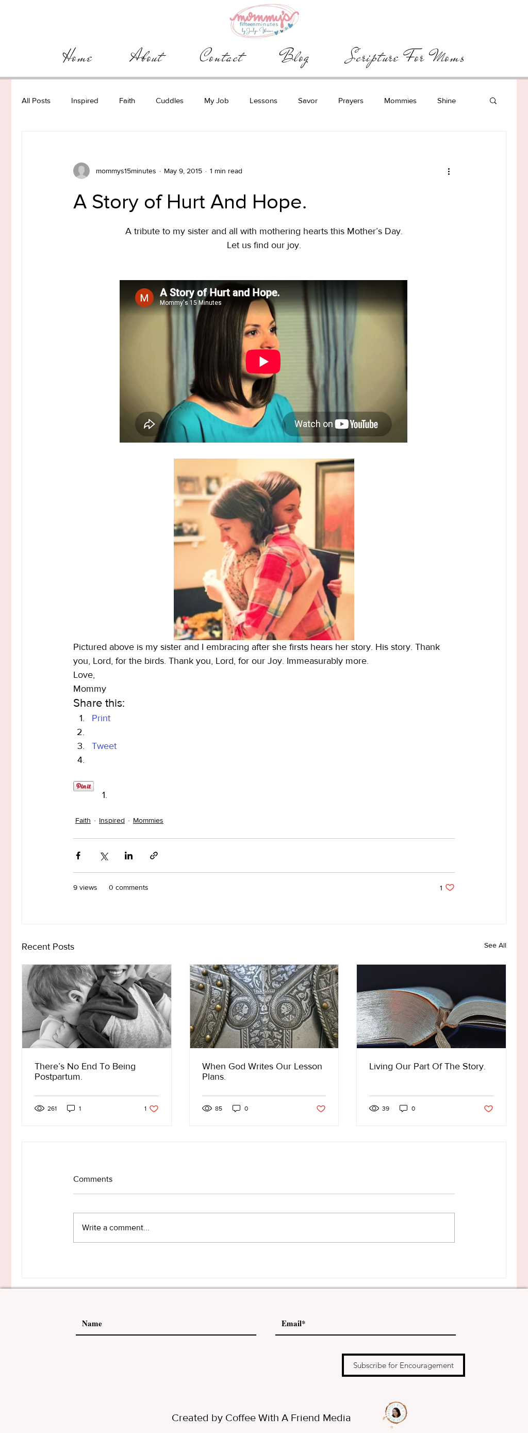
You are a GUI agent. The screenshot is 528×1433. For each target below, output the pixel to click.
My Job (216, 100)
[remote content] (264, 362)
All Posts (36, 100)
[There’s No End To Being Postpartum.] (96, 1006)
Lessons (263, 100)
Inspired (84, 100)
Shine (446, 100)
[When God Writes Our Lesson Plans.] (264, 1006)
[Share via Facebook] (78, 855)
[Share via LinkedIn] (129, 855)
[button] (493, 100)
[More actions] (448, 171)
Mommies (400, 100)
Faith (127, 100)
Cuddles (170, 100)
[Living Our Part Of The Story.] (431, 1006)
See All (495, 945)
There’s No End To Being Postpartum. (85, 1071)
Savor (308, 100)
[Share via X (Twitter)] (103, 855)
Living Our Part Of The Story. (427, 1066)
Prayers (351, 100)
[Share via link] (154, 855)
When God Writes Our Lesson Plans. (262, 1071)
